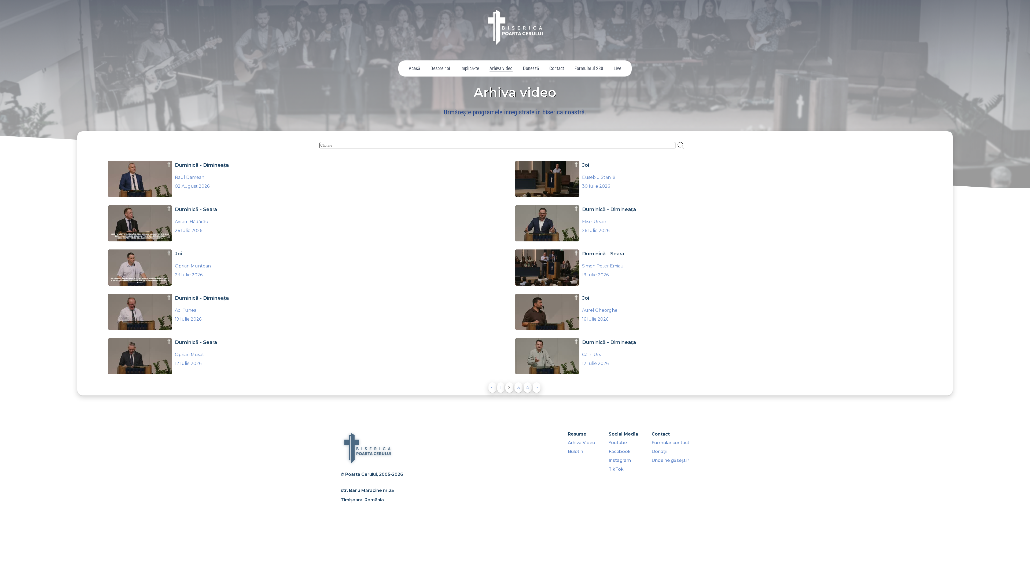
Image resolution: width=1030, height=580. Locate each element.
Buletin (575, 451)
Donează (531, 68)
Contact (556, 68)
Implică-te (470, 68)
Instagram (620, 460)
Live (617, 68)
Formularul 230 (589, 68)
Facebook (620, 451)
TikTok (616, 469)
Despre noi (440, 68)
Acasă (414, 68)
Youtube (618, 442)
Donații (659, 451)
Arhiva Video (581, 442)
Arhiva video (501, 68)
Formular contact (670, 442)
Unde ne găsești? (670, 460)
